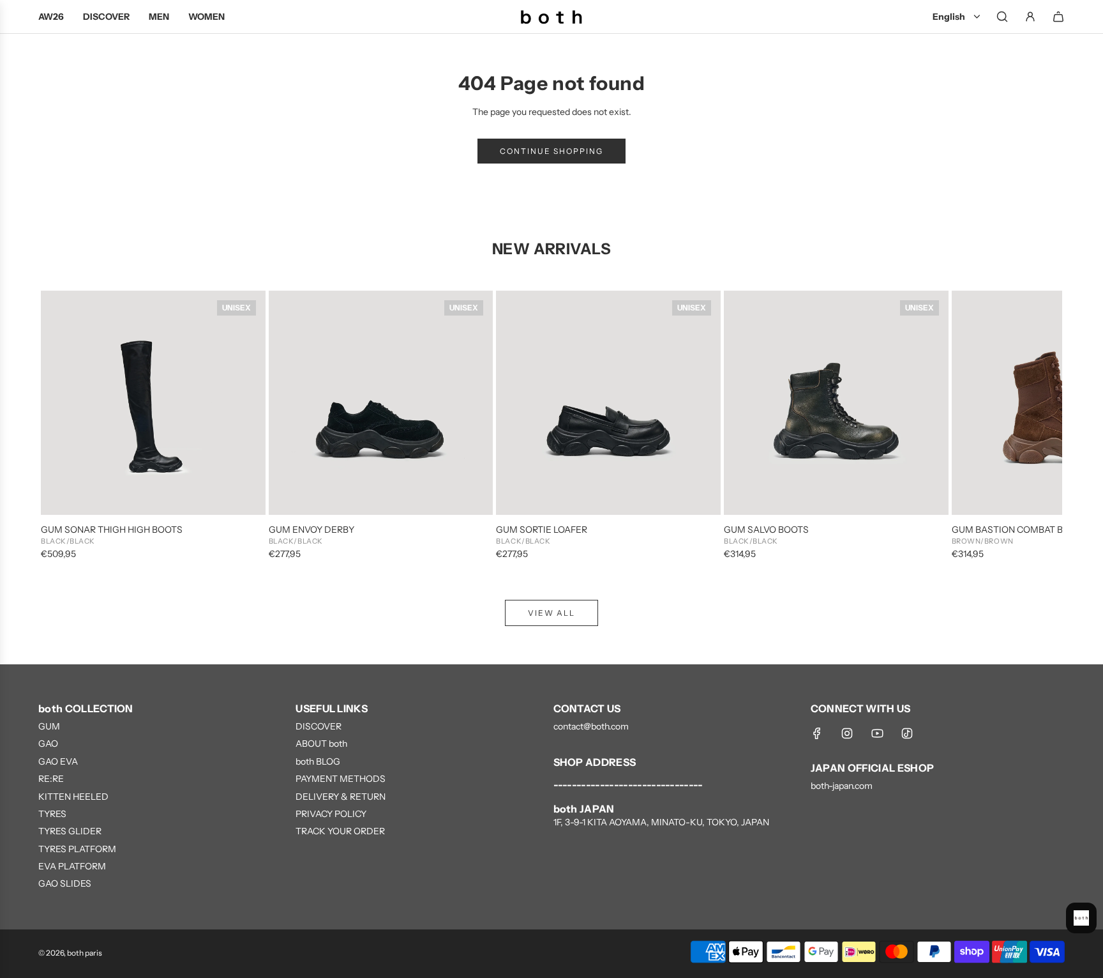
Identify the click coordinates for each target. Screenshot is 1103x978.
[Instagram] (847, 733)
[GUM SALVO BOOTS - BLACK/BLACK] (836, 403)
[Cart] (1058, 17)
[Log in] (1030, 17)
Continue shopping (551, 151)
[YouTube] (877, 733)
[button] (64, 426)
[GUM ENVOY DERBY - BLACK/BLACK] (381, 403)
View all (551, 613)
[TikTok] (907, 733)
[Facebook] (817, 733)
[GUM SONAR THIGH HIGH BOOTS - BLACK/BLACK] (153, 403)
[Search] (1002, 17)
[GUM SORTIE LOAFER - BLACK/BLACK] (608, 403)
